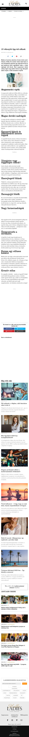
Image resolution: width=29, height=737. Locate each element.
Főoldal (3, 11)
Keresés (24, 683)
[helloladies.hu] (14, 4)
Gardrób (15, 695)
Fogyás (8, 695)
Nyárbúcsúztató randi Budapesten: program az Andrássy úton (13, 627)
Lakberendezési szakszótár (14, 680)
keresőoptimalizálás (14, 731)
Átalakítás (16, 690)
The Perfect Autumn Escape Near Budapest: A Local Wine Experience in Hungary (13, 646)
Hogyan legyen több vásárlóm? (14, 724)
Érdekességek (13, 693)
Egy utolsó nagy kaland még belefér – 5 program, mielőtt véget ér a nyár (13, 665)
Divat (4, 693)
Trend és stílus (18, 11)
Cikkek (10, 11)
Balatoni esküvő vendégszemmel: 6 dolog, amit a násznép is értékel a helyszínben (13, 608)
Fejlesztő (22, 693)
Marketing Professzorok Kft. (14, 735)
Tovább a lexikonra (14, 687)
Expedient (14, 733)
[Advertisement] (14, 32)
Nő (21, 695)
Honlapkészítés (14, 726)
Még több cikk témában (14, 586)
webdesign (14, 729)
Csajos (24, 690)
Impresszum (4, 715)
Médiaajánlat (24, 715)
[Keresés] (26, 4)
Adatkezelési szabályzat (14, 715)
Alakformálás (6, 690)
